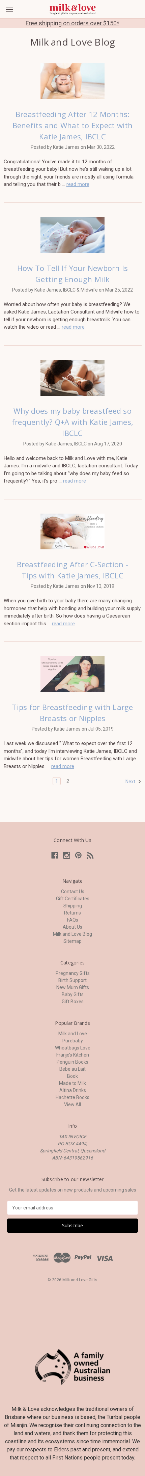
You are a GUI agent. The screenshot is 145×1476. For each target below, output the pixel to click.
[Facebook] (54, 855)
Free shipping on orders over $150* (72, 23)
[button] (73, 1367)
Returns (72, 912)
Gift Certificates (72, 898)
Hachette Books (72, 1097)
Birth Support (72, 980)
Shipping (72, 905)
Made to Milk (72, 1083)
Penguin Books (72, 1062)
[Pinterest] (78, 855)
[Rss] (90, 855)
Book (72, 1076)
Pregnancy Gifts (73, 973)
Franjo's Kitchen (72, 1055)
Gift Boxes (73, 1001)
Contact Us (72, 891)
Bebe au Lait (72, 1069)
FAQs (72, 920)
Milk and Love (72, 1033)
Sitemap (72, 941)
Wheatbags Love (72, 1047)
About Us (72, 927)
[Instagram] (66, 855)
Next (130, 781)
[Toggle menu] (9, 9)
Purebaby (72, 1040)
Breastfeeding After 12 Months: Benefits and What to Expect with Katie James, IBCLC (72, 125)
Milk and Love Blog (72, 934)
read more (77, 184)
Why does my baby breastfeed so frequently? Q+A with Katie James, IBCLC (72, 422)
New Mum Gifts (72, 987)
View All (72, 1104)
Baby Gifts (73, 994)
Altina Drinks (72, 1090)
